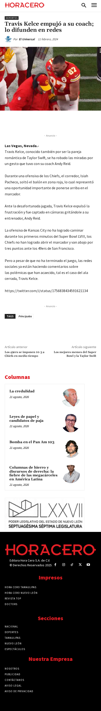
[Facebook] (24, 121)
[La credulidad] (71, 398)
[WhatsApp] (45, 121)
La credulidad (22, 391)
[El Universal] (9, 39)
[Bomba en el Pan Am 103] (71, 448)
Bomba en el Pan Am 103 (31, 442)
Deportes (12, 18)
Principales (25, 316)
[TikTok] (72, 565)
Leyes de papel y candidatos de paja (26, 418)
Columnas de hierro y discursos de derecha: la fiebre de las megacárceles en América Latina (33, 473)
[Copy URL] (67, 121)
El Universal (27, 39)
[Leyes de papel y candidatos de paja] (71, 423)
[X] (35, 121)
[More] (78, 121)
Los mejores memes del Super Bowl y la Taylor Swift (75, 354)
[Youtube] (88, 565)
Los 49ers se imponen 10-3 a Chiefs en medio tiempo (24, 354)
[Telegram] (56, 121)
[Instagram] (63, 565)
